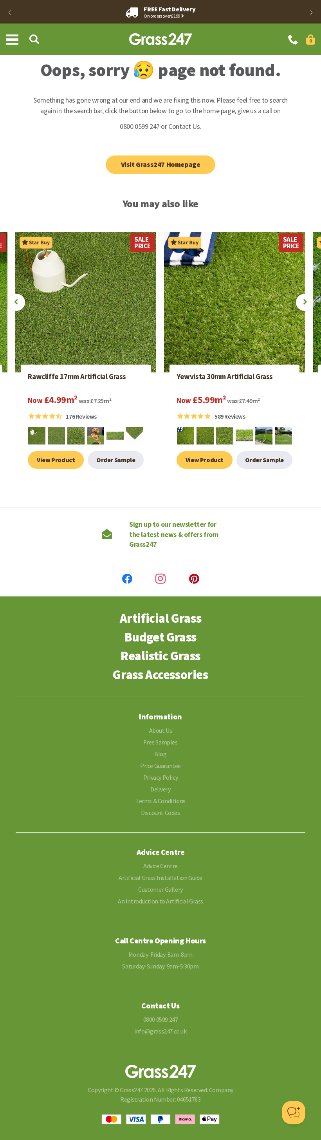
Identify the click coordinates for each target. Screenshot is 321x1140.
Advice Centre (160, 866)
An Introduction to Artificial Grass (160, 901)
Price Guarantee (160, 766)
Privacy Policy (160, 777)
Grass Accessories (160, 675)
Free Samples (160, 742)
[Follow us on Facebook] (127, 579)
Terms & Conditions (160, 801)
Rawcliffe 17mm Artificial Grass (77, 376)
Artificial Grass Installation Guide (160, 878)
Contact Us (184, 126)
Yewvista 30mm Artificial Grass (225, 376)
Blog (160, 754)
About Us (160, 730)
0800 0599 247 (160, 1019)
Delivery (160, 789)
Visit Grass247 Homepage (160, 164)
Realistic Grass (160, 656)
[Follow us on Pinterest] (194, 579)
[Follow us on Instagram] (160, 579)
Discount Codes (160, 813)
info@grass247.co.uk (160, 1031)
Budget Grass (160, 637)
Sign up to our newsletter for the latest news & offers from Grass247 (173, 534)
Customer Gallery (160, 889)
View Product (56, 460)
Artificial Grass (161, 618)
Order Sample (115, 460)
